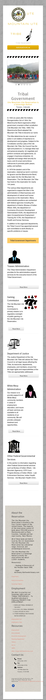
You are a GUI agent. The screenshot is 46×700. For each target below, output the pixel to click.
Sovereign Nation (17, 584)
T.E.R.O (14, 642)
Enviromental (16, 633)
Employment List (17, 619)
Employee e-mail (17, 622)
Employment (15, 630)
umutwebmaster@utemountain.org (31, 681)
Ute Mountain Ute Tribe (23, 23)
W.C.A (13, 645)
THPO (13, 648)
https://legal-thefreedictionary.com (22, 651)
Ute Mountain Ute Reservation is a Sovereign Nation (23, 103)
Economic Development (19, 636)
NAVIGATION (22, 47)
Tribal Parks (15, 576)
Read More (23, 287)
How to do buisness (17, 580)
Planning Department (18, 639)
